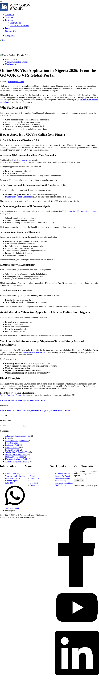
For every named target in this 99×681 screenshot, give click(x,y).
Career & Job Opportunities (16, 440)
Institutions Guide (12, 445)
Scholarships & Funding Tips (17, 452)
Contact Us (10, 31)
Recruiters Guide (12, 450)
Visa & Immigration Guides (16, 62)
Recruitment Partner (19, 25)
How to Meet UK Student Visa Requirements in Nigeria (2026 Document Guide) (35, 410)
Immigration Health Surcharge (18, 197)
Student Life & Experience (16, 454)
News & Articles (12, 447)
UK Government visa (22, 160)
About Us (9, 14)
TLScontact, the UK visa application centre (79, 211)
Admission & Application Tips (17, 436)
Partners (9, 20)
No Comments (11, 64)
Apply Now (10, 35)
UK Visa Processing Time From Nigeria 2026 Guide (22, 400)
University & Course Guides (16, 459)
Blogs (7, 438)
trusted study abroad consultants (34, 352)
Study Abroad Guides (14, 457)
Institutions (15, 22)
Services (9, 17)
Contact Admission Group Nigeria (14, 395)
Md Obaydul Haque (16, 82)
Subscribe (79, 480)
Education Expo (11, 443)
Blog (7, 28)
